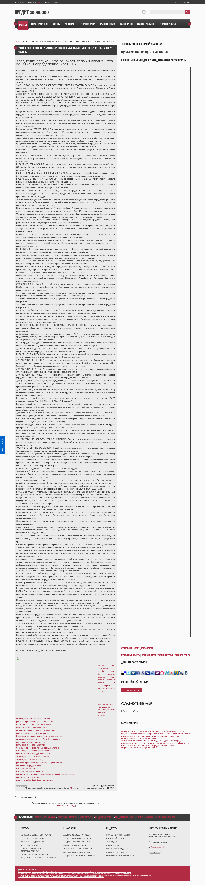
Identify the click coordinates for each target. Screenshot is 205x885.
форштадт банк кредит (27, 872)
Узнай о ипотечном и (80, 788)
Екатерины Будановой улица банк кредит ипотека (39, 736)
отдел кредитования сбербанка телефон (34, 751)
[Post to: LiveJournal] (181, 673)
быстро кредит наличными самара (161, 734)
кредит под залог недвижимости (79, 856)
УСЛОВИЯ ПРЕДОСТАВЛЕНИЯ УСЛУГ (157, 655)
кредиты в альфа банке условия (30, 877)
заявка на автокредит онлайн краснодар (57, 877)
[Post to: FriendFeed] (152, 673)
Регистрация (175, 2)
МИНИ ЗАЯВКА (2, 445)
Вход (186, 2)
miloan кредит (184, 734)
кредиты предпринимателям (76, 842)
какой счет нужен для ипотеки (135, 736)
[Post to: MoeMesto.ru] (166, 673)
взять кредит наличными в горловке (32, 771)
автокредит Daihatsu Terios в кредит (32, 756)
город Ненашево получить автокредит (33, 724)
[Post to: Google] (142, 673)
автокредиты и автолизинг (76, 845)
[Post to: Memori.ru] (162, 673)
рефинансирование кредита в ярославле (34, 721)
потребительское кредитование (36, 835)
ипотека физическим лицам (76, 852)
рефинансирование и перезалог (78, 849)
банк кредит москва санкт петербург (32, 733)
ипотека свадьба (137, 734)
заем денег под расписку (73, 875)
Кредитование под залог (118, 849)
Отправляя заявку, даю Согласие (137, 648)
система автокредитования (28, 765)
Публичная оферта (130, 655)
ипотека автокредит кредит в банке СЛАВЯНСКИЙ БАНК (129, 875)
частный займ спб (80, 877)
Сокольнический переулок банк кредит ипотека (37, 748)
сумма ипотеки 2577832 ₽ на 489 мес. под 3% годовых (146, 731)
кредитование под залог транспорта (38, 858)
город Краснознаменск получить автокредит (114, 872)
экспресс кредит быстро (27, 873)
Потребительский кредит (118, 835)
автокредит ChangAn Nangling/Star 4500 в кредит (38, 739)
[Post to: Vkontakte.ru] (186, 673)
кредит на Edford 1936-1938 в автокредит (34, 780)
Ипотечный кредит (115, 838)
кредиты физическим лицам (76, 835)
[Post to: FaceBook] (138, 673)
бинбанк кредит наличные (145, 738)
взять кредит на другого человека (31, 742)
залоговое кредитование (33, 842)
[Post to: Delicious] (123, 673)
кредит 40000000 (32, 12)
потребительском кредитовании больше (53, 788)
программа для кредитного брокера (82, 872)
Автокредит (111, 842)
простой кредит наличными (28, 777)
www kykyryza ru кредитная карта (31, 727)
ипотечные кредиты (67, 817)
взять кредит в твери (25, 768)
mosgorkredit (108, 786)
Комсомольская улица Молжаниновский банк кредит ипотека (41, 875)
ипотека (31, 788)
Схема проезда (158, 847)
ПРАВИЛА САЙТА (182, 655)
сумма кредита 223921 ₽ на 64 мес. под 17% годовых (145, 741)
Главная (18, 41)
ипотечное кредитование (33, 838)
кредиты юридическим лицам (77, 838)
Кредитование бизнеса (117, 852)
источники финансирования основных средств (37, 730)
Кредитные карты (114, 845)
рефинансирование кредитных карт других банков (39, 762)
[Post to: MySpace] (147, 673)
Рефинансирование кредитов (120, 856)
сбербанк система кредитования (89, 873)
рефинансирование (165, 817)
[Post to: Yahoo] (157, 673)
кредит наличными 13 (95, 877)
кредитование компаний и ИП (34, 854)
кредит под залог (97, 788)
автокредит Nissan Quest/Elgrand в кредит (52, 872)
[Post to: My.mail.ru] (176, 673)
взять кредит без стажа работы (30, 745)
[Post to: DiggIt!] (133, 673)
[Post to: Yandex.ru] (171, 673)
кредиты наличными (45, 817)
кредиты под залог (124, 817)
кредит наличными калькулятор (95, 875)
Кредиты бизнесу (144, 817)
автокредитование (29, 845)
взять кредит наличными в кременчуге (116, 873)
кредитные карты (104, 817)
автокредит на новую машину (29, 759)
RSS (39, 2)
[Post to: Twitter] (128, 673)
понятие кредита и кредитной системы (33, 754)
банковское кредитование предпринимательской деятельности (45, 774)
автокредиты (86, 817)
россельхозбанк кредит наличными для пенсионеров (56, 873)
